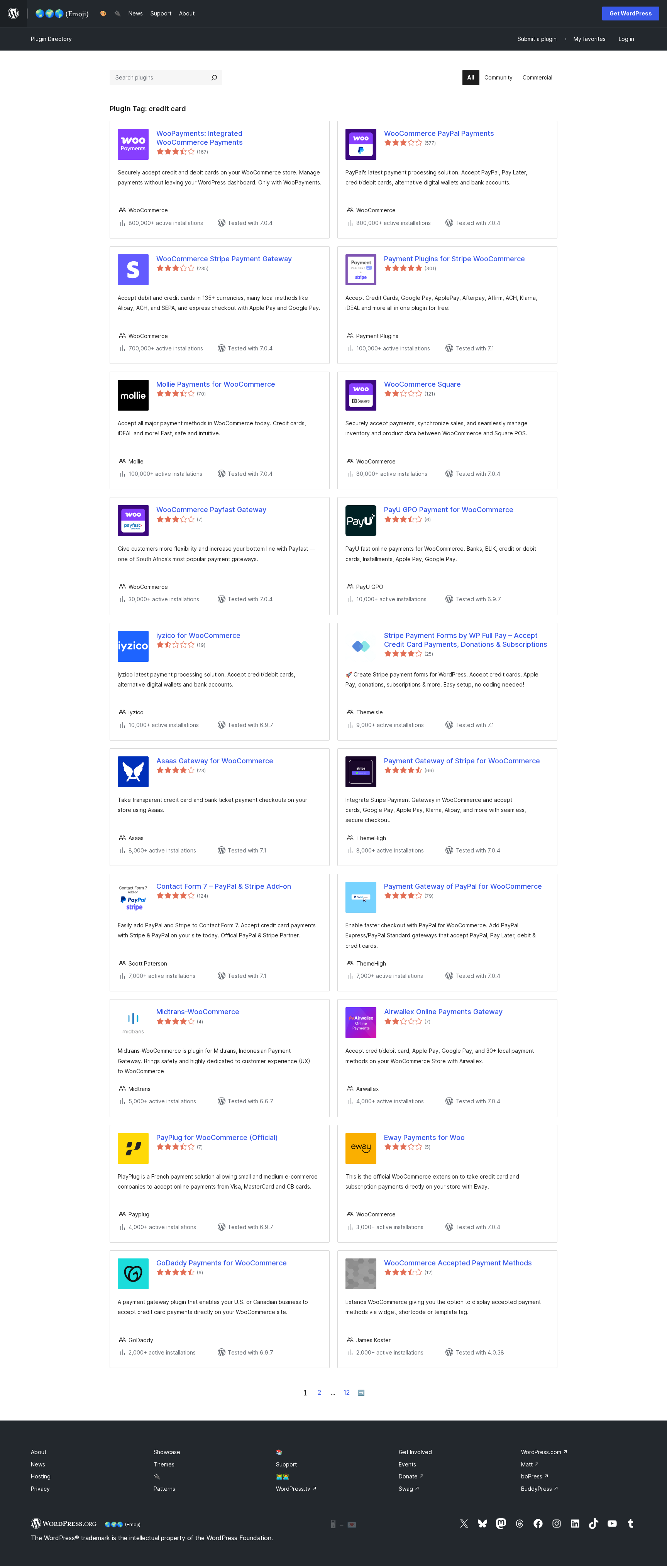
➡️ (361, 1392)
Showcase (167, 1452)
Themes (164, 1464)
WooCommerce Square (422, 384)
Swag (409, 1488)
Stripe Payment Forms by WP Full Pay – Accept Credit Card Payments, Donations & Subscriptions (465, 639)
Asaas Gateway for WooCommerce (214, 761)
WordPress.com (544, 1452)
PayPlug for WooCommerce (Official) (217, 1137)
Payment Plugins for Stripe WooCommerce (454, 259)
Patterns (164, 1488)
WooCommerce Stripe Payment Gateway (224, 259)
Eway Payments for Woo (424, 1137)
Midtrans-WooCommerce (197, 1012)
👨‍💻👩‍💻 (282, 1476)
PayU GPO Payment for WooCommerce (448, 510)
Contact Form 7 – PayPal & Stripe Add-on (223, 886)
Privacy (40, 1488)
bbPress (535, 1476)
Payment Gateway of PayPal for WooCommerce (463, 886)
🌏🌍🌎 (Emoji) (123, 1524)
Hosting (41, 1476)
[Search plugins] (214, 77)
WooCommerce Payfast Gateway (211, 510)
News (38, 1464)
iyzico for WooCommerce (198, 635)
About (38, 1452)
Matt (530, 1464)
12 (347, 1392)
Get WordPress (630, 13)
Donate (411, 1476)
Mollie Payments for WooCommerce (215, 384)
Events (407, 1464)
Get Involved (415, 1452)
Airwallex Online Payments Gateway (443, 1012)
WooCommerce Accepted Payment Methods (458, 1263)
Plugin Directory (51, 39)
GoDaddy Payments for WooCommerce (221, 1263)
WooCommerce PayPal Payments (439, 133)
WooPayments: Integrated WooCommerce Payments (199, 137)
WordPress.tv (296, 1488)
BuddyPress (540, 1488)
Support (286, 1464)
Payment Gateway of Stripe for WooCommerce (462, 761)
